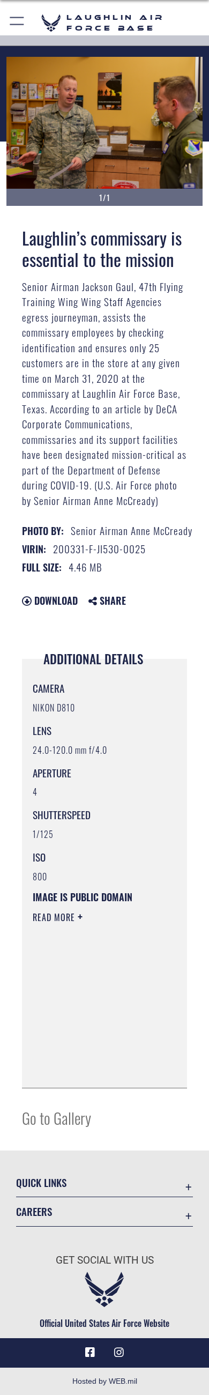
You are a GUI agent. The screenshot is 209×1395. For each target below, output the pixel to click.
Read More (55, 917)
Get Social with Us (105, 1260)
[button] (17, 23)
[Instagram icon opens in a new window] (119, 1353)
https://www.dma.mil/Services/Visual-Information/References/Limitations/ (98, 1068)
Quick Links (41, 1182)
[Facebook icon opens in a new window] (90, 1353)
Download (55, 600)
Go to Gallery (56, 1117)
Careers (34, 1211)
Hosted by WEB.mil (104, 1381)
